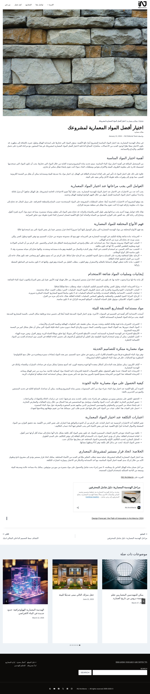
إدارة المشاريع (10, 662)
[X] (63, 688)
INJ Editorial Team (131, 136)
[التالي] (6, 601)
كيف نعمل (18, 5)
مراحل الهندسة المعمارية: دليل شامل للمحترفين (127, 536)
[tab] (79, 645)
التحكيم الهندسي (19, 665)
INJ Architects (127, 477)
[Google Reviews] (50, 688)
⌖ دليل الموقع (31, 662)
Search (144, 669)
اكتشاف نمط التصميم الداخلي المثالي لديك (21, 536)
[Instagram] (71, 688)
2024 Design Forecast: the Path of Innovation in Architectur (117, 518)
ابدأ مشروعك (31, 665)
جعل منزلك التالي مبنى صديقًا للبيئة (76, 594)
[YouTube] (54, 688)
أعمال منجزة (21, 662)
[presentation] (124, 574)
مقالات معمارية (132, 121)
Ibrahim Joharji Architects (131, 662)
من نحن (7, 5)
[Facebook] (58, 688)
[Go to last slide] (143, 601)
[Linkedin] (67, 688)
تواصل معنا (39, 5)
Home (141, 121)
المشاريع (29, 5)
